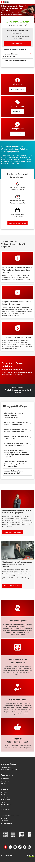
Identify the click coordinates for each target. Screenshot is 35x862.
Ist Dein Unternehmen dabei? (17, 223)
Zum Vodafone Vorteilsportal (18, 43)
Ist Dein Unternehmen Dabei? (12, 532)
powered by (30, 854)
